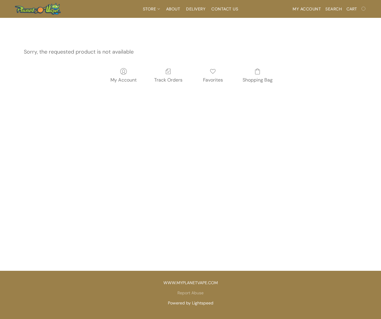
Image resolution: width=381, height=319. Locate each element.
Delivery (195, 9)
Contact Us (224, 9)
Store (150, 9)
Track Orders (168, 80)
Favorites (213, 80)
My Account (123, 80)
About (173, 9)
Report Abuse (190, 292)
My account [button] (307, 9)
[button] (37, 9)
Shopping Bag (258, 80)
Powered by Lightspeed (190, 303)
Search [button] (333, 9)
